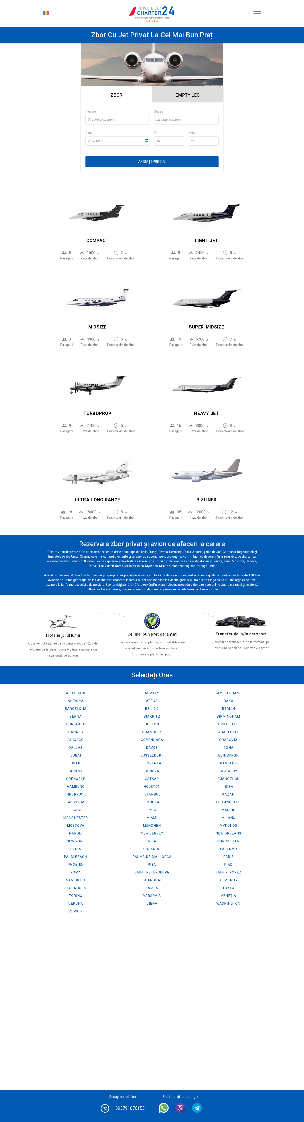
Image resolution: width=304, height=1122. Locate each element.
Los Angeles (228, 802)
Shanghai (152, 880)
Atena (152, 700)
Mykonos (228, 825)
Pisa (152, 864)
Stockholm (76, 887)
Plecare (90, 111)
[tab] (116, 94)
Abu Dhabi (75, 693)
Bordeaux (75, 724)
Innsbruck (75, 794)
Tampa (152, 887)
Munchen (152, 825)
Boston (152, 724)
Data (88, 133)
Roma (75, 872)
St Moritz (228, 880)
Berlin (228, 708)
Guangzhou (228, 778)
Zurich (75, 911)
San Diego (75, 880)
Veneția (228, 895)
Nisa (152, 841)
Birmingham (228, 716)
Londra (152, 802)
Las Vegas (75, 802)
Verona (75, 903)
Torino (75, 895)
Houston (152, 786)
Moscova (75, 825)
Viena (151, 903)
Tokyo (228, 887)
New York (75, 841)
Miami (151, 817)
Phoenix (75, 864)
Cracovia (228, 739)
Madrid (228, 810)
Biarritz (152, 716)
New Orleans (228, 833)
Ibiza (228, 786)
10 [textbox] (158, 141)
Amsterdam (228, 693)
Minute (194, 133)
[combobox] (117, 119)
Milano (228, 817)
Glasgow (228, 771)
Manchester (75, 817)
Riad (228, 864)
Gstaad (152, 778)
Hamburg (76, 786)
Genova (152, 771)
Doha (228, 747)
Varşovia (152, 895)
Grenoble (75, 778)
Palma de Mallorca (152, 856)
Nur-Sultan (228, 841)
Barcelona (76, 708)
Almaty (152, 693)
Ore (156, 133)
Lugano (75, 810)
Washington (228, 903)
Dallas (76, 747)
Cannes (75, 732)
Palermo (228, 849)
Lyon (151, 810)
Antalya (75, 700)
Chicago (76, 739)
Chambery (152, 732)
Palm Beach (75, 856)
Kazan (228, 794)
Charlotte (228, 732)
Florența (151, 763)
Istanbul (152, 794)
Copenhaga (152, 739)
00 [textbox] (192, 141)
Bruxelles (228, 724)
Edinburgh (228, 755)
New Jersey (152, 833)
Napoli (75, 833)
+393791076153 (129, 1108)
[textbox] (118, 119)
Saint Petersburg (152, 872)
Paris (228, 856)
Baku (228, 700)
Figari (75, 763)
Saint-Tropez (228, 872)
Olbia (75, 849)
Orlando (151, 849)
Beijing (152, 708)
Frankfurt (228, 763)
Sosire (158, 111)
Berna (75, 716)
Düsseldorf (152, 755)
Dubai (75, 755)
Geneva (76, 771)
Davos (152, 747)
